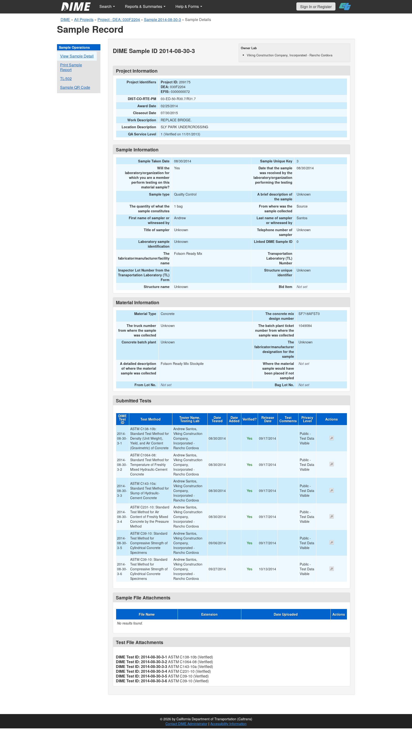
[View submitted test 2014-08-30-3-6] (332, 569)
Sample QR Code (75, 87)
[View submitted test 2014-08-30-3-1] (332, 438)
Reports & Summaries (144, 6)
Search (106, 6)
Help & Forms (187, 6)
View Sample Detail (77, 56)
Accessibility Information (228, 723)
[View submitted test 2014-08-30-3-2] (332, 464)
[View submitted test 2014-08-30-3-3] (332, 490)
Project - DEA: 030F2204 (119, 19)
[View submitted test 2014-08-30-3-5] (332, 542)
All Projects (83, 19)
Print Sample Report (71, 67)
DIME (65, 19)
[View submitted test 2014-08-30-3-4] (332, 516)
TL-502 (66, 78)
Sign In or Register (316, 6)
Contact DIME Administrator (186, 723)
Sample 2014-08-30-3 (162, 19)
